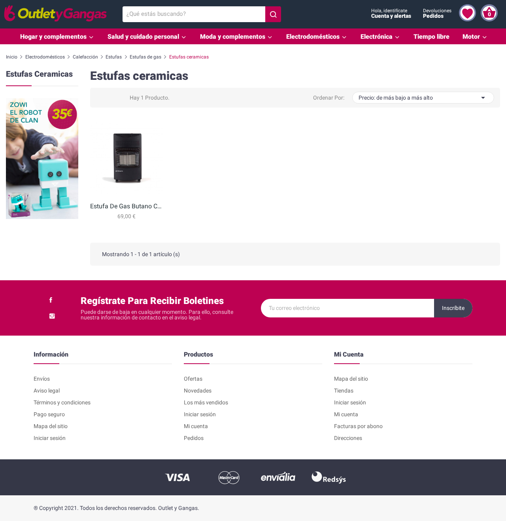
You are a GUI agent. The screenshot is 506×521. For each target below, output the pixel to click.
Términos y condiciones (62, 402)
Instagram (52, 316)
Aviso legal (47, 390)
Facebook (50, 300)
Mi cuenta (196, 426)
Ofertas (193, 379)
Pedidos (194, 438)
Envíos (42, 379)
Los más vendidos (206, 402)
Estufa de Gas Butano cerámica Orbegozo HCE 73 (126, 206)
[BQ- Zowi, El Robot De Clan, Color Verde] (42, 158)
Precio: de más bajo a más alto (423, 97)
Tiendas (343, 390)
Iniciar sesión (50, 438)
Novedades (197, 390)
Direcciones (348, 438)
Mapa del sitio (51, 426)
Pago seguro (49, 414)
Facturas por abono (358, 426)
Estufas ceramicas (39, 74)
